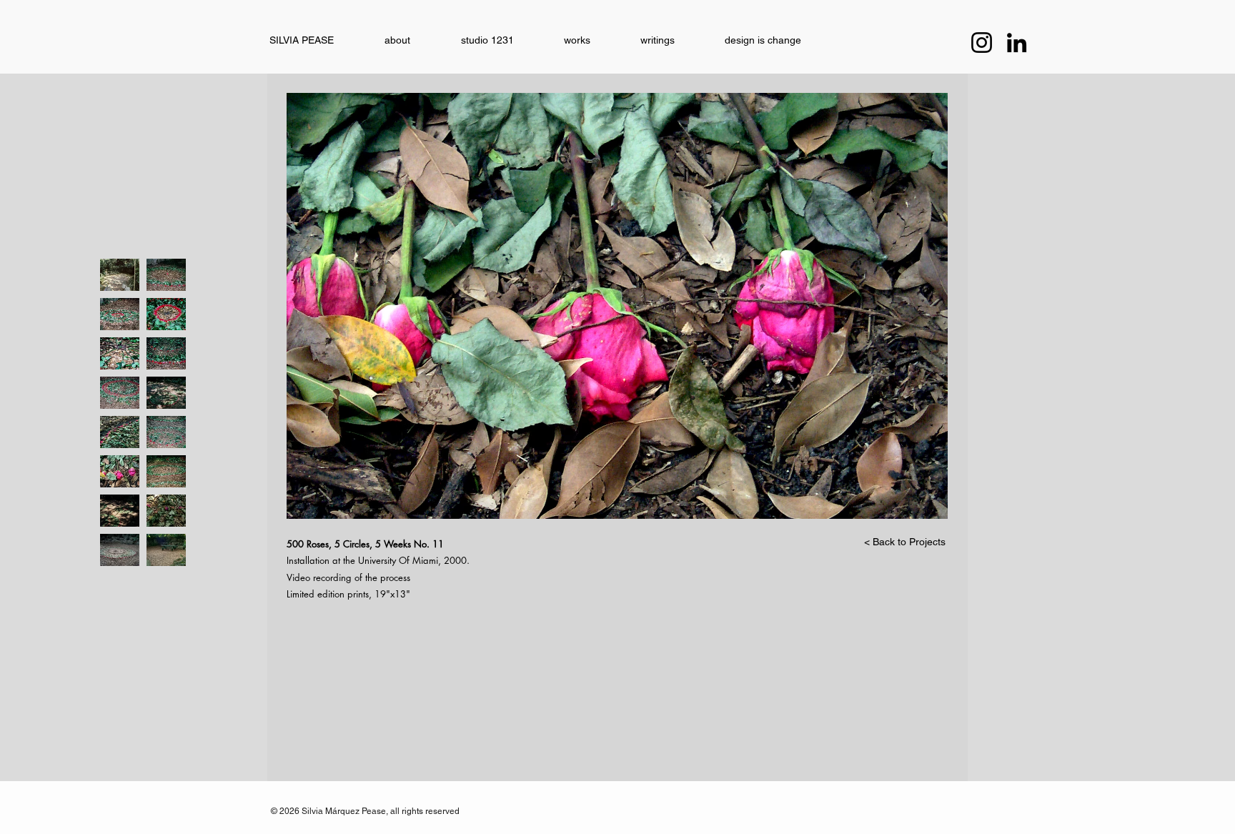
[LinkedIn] (1017, 42)
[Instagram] (982, 42)
